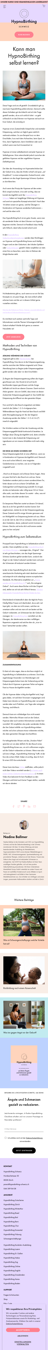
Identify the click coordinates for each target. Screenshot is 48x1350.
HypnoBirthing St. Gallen (13, 1253)
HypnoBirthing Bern (11, 1221)
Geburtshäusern (13, 247)
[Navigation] (4, 6)
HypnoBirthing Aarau (12, 1279)
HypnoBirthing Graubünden (14, 1274)
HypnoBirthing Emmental (13, 1230)
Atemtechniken (25, 358)
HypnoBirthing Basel (11, 1213)
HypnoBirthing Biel (11, 1217)
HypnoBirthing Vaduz (12, 1257)
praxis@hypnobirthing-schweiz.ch (16, 1184)
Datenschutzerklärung (34, 1138)
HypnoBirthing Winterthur (13, 1208)
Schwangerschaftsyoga (12, 1238)
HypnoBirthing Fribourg (12, 1234)
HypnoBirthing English (12, 1270)
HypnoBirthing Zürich (12, 1204)
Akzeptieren (23, 1330)
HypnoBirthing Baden (12, 1283)
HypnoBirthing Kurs (20, 616)
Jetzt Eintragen (24, 1150)
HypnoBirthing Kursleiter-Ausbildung (17, 1245)
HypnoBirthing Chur (11, 1225)
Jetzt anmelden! (13, 337)
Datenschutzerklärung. (14, 1323)
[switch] (24, 1139)
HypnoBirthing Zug (11, 1262)
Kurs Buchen (24, 35)
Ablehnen (23, 1336)
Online (22, 767)
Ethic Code (8, 1303)
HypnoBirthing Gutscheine (14, 1200)
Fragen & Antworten (11, 1295)
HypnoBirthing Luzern (12, 1249)
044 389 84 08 (10, 1188)
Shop (5, 1299)
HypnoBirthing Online (12, 1266)
